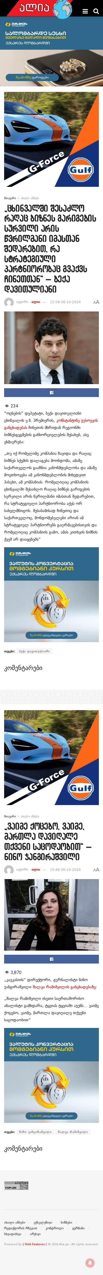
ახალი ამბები (30, 198)
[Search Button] (96, 11)
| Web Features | (34, 1244)
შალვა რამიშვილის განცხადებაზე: (65, 986)
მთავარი (10, 198)
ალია (36, 302)
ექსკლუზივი (43, 1222)
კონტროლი (55, 1228)
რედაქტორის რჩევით (20, 1228)
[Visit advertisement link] (51, 143)
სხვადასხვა (12, 1234)
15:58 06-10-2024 (65, 302)
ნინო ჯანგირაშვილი (35, 1132)
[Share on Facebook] (51, 392)
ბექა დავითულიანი (34, 651)
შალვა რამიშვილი (73, 1132)
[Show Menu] (85, 11)
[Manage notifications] (90, 1262)
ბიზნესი (66, 1222)
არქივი (35, 1234)
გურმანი (78, 1228)
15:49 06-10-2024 (65, 870)
